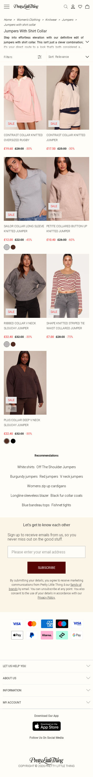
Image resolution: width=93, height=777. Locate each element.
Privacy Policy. (46, 597)
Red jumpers (49, 476)
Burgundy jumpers (24, 476)
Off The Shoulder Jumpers (56, 467)
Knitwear (51, 19)
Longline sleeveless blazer (30, 495)
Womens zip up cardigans (46, 486)
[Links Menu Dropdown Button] (7, 7)
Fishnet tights (61, 505)
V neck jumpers (71, 476)
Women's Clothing (28, 19)
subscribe (46, 568)
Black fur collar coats (67, 495)
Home (7, 19)
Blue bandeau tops (36, 505)
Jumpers (67, 19)
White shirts (26, 467)
